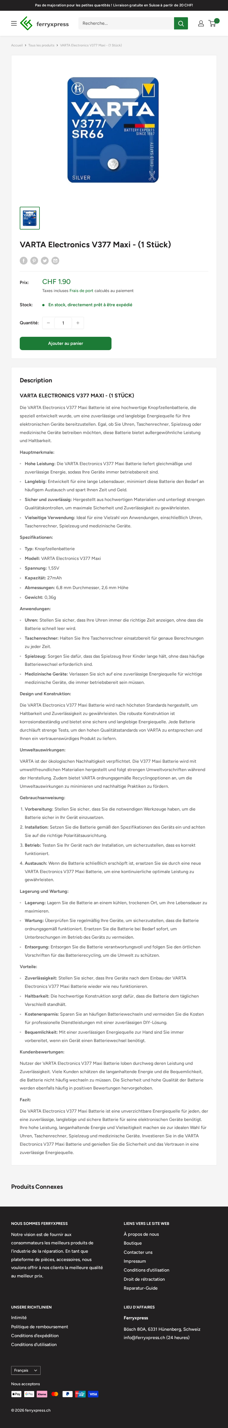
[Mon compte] (201, 23)
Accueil (17, 45)
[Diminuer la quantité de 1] (48, 323)
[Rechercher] (181, 23)
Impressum (135, 1261)
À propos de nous (141, 1234)
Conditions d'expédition (35, 1335)
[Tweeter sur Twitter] (45, 260)
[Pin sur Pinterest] (34, 260)
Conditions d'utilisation (146, 1270)
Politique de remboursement (39, 1326)
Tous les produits (41, 45)
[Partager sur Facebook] (24, 260)
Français (21, 1370)
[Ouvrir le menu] (14, 23)
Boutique (133, 1243)
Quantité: (29, 322)
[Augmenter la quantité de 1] (78, 323)
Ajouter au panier (65, 343)
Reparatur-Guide (141, 1288)
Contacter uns (138, 1252)
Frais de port (81, 290)
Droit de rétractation (144, 1279)
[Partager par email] (55, 260)
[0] (212, 23)
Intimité (19, 1317)
